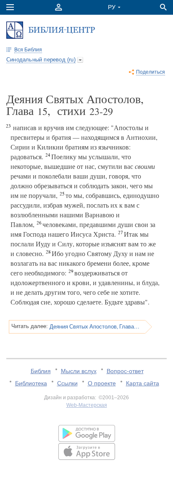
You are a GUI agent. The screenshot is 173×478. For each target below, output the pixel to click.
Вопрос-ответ (125, 371)
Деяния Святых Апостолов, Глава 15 (94, 326)
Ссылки (67, 383)
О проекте (102, 383)
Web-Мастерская (86, 405)
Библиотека (31, 383)
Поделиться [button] (150, 72)
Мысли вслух (79, 371)
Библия (41, 371)
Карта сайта (142, 383)
